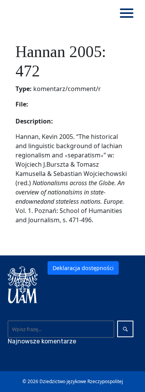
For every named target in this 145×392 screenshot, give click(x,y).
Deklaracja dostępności (83, 268)
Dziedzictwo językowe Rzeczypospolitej (81, 381)
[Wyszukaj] (125, 329)
